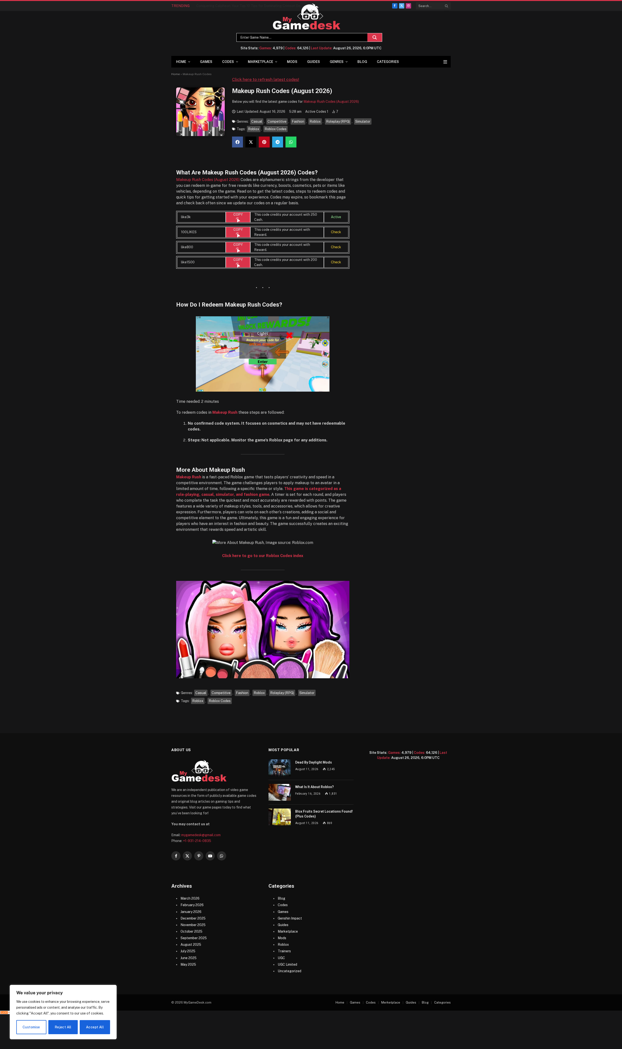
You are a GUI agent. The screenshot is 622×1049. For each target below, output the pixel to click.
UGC (281, 958)
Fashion (298, 121)
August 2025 (191, 944)
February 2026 (192, 905)
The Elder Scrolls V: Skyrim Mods (221, 6)
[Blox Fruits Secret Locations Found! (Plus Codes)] (279, 816)
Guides (313, 62)
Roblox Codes (275, 129)
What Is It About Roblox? (314, 787)
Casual (256, 121)
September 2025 (194, 938)
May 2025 (188, 964)
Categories (388, 62)
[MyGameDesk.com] (306, 16)
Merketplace (390, 1002)
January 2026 (191, 912)
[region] (63, 1012)
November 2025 (193, 925)
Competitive (277, 121)
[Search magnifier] (374, 37)
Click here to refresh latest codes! (265, 79)
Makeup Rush (224, 412)
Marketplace (260, 62)
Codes (228, 62)
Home (181, 62)
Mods (292, 62)
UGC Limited (287, 964)
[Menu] (445, 61)
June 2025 (189, 958)
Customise (31, 1027)
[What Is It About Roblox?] (279, 792)
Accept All (95, 1027)
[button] (237, 142)
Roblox (315, 121)
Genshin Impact (290, 918)
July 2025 (188, 951)
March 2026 (190, 898)
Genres (337, 62)
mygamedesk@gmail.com (201, 835)
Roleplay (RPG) (338, 121)
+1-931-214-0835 (197, 841)
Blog (362, 62)
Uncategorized (289, 971)
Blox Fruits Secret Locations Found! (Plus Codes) (324, 813)
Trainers (284, 951)
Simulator (362, 121)
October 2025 (191, 931)
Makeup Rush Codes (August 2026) (331, 101)
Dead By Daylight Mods (313, 762)
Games (206, 62)
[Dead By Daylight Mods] (279, 767)
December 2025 (193, 918)
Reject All (63, 1027)
